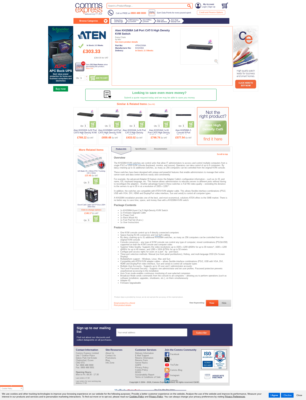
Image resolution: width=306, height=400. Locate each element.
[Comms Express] (89, 14)
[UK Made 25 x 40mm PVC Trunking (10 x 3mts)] (92, 161)
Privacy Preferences (235, 396)
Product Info (121, 149)
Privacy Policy (156, 396)
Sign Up (211, 7)
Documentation (160, 149)
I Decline (287, 395)
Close (299, 395)
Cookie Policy (141, 370)
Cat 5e (158, 235)
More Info (89, 68)
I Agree (274, 395)
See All (151, 104)
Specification (140, 149)
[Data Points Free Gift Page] (170, 15)
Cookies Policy (136, 396)
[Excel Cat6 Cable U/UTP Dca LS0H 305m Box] (91, 195)
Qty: (77, 78)
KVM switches (134, 163)
